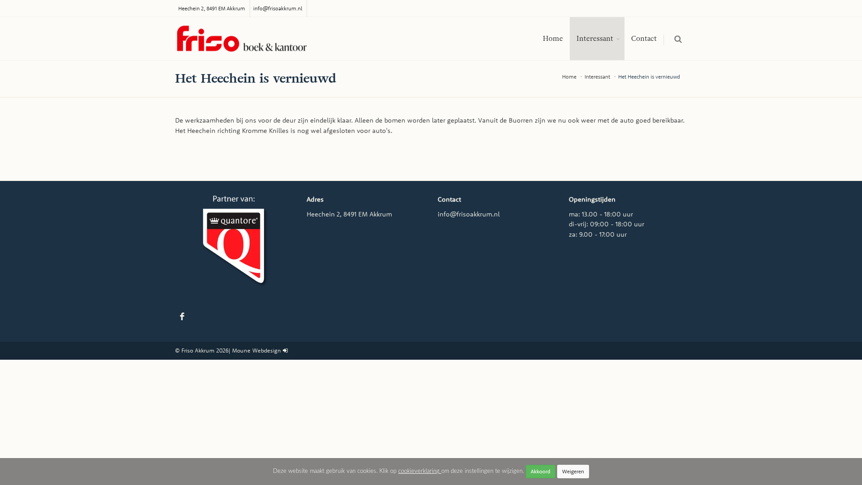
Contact (644, 39)
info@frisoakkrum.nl (277, 8)
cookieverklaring (419, 471)
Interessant (594, 39)
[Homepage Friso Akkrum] (242, 39)
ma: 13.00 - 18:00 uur (601, 214)
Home (553, 39)
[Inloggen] (285, 350)
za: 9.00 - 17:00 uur (598, 234)
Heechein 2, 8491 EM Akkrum (211, 8)
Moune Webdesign (256, 350)
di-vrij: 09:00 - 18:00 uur (606, 224)
